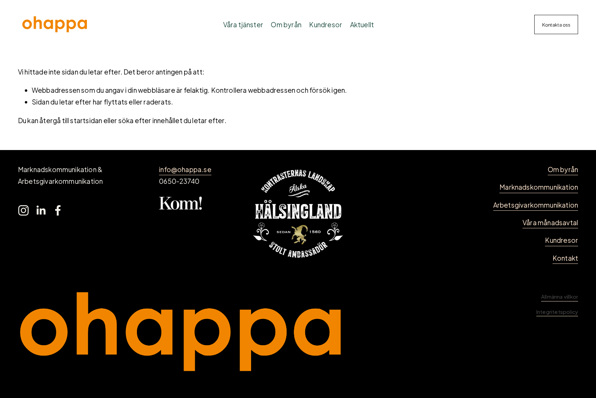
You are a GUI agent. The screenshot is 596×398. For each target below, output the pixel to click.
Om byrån (286, 24)
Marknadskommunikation (538, 187)
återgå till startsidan (70, 120)
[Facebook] (57, 210)
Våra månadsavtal (550, 222)
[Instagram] (23, 210)
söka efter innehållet (150, 120)
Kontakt (565, 258)
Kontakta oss (556, 24)
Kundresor (325, 24)
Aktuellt (362, 24)
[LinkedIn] (40, 210)
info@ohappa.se (185, 169)
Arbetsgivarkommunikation (535, 205)
